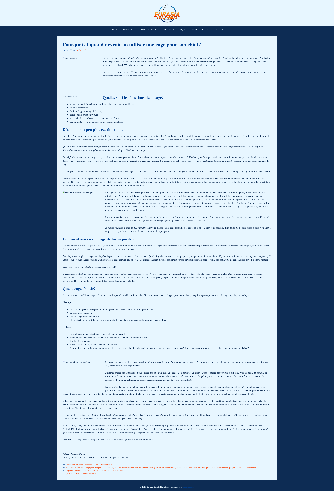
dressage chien (155, 467)
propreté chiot (235, 467)
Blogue (182, 29)
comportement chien (103, 467)
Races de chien (147, 29)
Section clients (208, 29)
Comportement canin (74, 464)
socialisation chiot (249, 467)
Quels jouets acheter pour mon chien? (81, 473)
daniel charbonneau (130, 467)
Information (127, 29)
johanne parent (181, 467)
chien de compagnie (85, 467)
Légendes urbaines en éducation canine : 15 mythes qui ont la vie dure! (95, 470)
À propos (113, 29)
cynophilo (116, 467)
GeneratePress (188, 487)
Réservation (166, 29)
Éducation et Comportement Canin (98, 464)
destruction (143, 467)
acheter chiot (71, 467)
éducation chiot (168, 467)
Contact (194, 29)
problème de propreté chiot (217, 467)
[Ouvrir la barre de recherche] (223, 29)
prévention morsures (197, 467)
